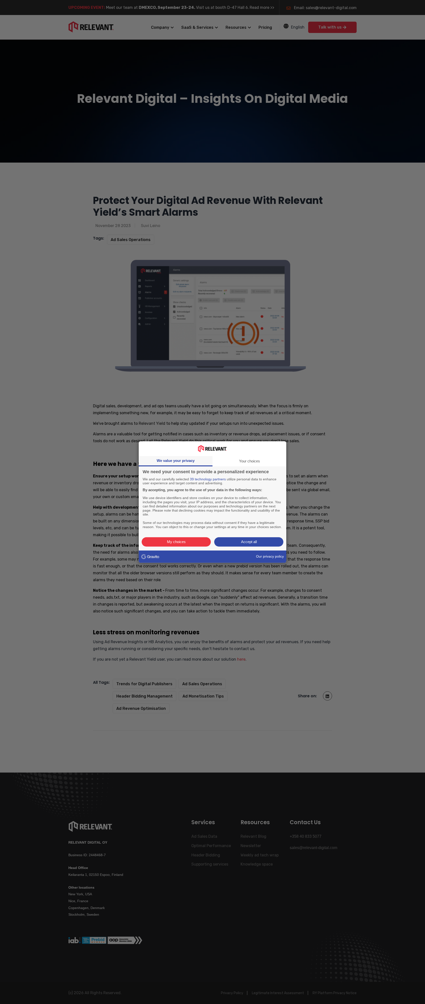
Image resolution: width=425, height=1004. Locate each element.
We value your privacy (176, 460)
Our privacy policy (270, 556)
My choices (176, 542)
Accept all (249, 542)
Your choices (249, 461)
